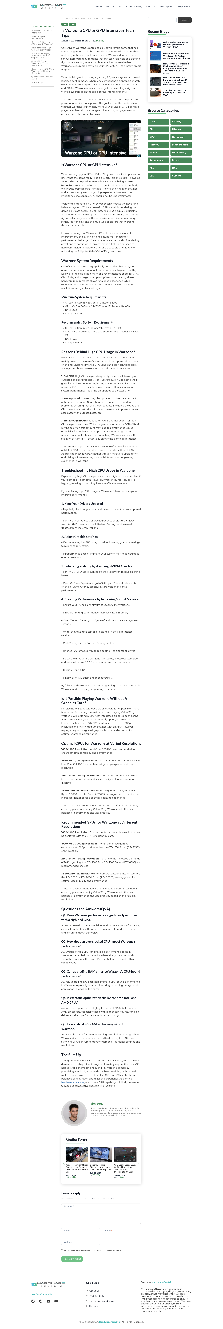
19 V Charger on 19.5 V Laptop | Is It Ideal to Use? (174, 92)
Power (148, 6)
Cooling (176, 121)
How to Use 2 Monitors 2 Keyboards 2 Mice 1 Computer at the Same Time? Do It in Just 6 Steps (176, 68)
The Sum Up (37, 82)
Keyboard (178, 137)
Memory (138, 6)
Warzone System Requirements (39, 37)
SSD (152, 175)
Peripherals (156, 160)
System (176, 175)
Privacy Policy (96, 1296)
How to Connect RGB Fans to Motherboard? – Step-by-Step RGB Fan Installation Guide (175, 81)
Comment (69, 1206)
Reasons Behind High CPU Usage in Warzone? (42, 43)
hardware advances (72, 1082)
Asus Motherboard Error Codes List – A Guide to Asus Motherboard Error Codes (77, 1168)
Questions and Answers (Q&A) (42, 78)
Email (108, 1231)
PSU (152, 168)
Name (67, 1231)
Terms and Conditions (101, 1301)
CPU (120, 6)
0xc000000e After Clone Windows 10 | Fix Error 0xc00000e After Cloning (176, 55)
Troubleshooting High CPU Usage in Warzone (42, 49)
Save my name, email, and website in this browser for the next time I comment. (93, 1250)
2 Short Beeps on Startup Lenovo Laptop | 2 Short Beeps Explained (101, 1167)
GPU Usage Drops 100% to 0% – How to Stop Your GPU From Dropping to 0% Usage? (125, 1168)
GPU (113, 6)
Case (152, 121)
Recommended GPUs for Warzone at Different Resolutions (42, 71)
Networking (179, 152)
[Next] (138, 1163)
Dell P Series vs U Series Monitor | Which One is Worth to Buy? (175, 44)
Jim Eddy (99, 41)
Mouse (153, 152)
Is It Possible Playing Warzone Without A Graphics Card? (40, 55)
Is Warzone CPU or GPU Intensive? (42, 32)
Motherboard (102, 6)
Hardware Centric (109, 1322)
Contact (93, 1306)
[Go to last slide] (64, 1163)
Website (68, 1242)
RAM (175, 168)
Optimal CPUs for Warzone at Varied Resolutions (39, 63)
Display (128, 6)
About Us (94, 1290)
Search (184, 20)
